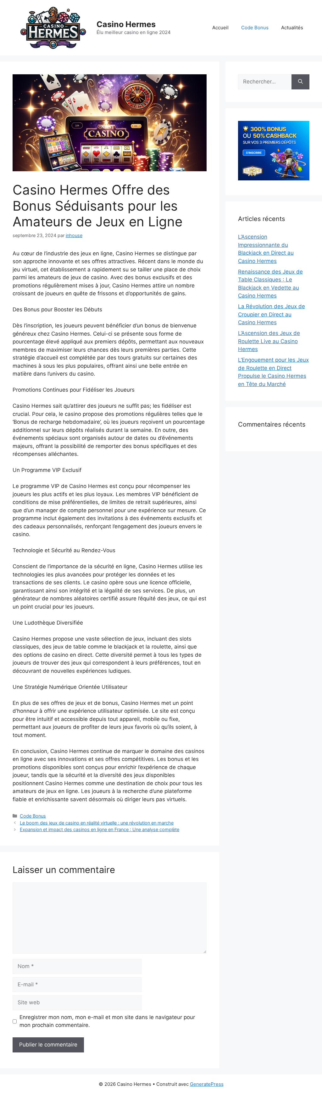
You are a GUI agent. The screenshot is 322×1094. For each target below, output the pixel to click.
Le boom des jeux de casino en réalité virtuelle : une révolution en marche (97, 822)
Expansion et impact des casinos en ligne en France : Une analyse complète (99, 829)
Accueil (220, 28)
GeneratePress (207, 1084)
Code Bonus (255, 28)
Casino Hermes (126, 24)
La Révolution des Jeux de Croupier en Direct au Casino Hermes (271, 314)
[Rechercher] (300, 81)
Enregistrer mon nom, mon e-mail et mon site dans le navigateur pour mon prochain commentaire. (107, 1021)
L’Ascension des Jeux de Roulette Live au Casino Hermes (269, 341)
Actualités (292, 28)
